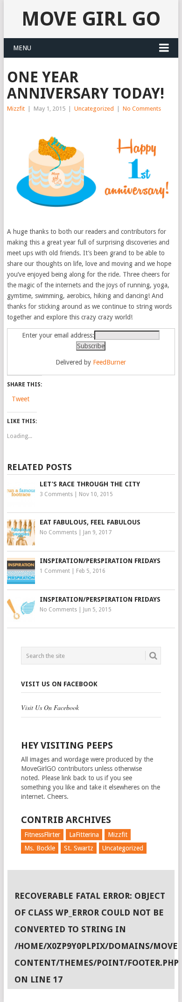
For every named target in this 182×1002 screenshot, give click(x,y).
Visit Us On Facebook (59, 684)
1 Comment (55, 571)
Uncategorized (94, 108)
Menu (22, 48)
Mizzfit (16, 108)
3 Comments (56, 494)
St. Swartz (78, 848)
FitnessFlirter (42, 834)
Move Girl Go (91, 18)
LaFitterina (84, 834)
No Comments (142, 108)
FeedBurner (109, 362)
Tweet (20, 399)
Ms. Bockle (39, 848)
